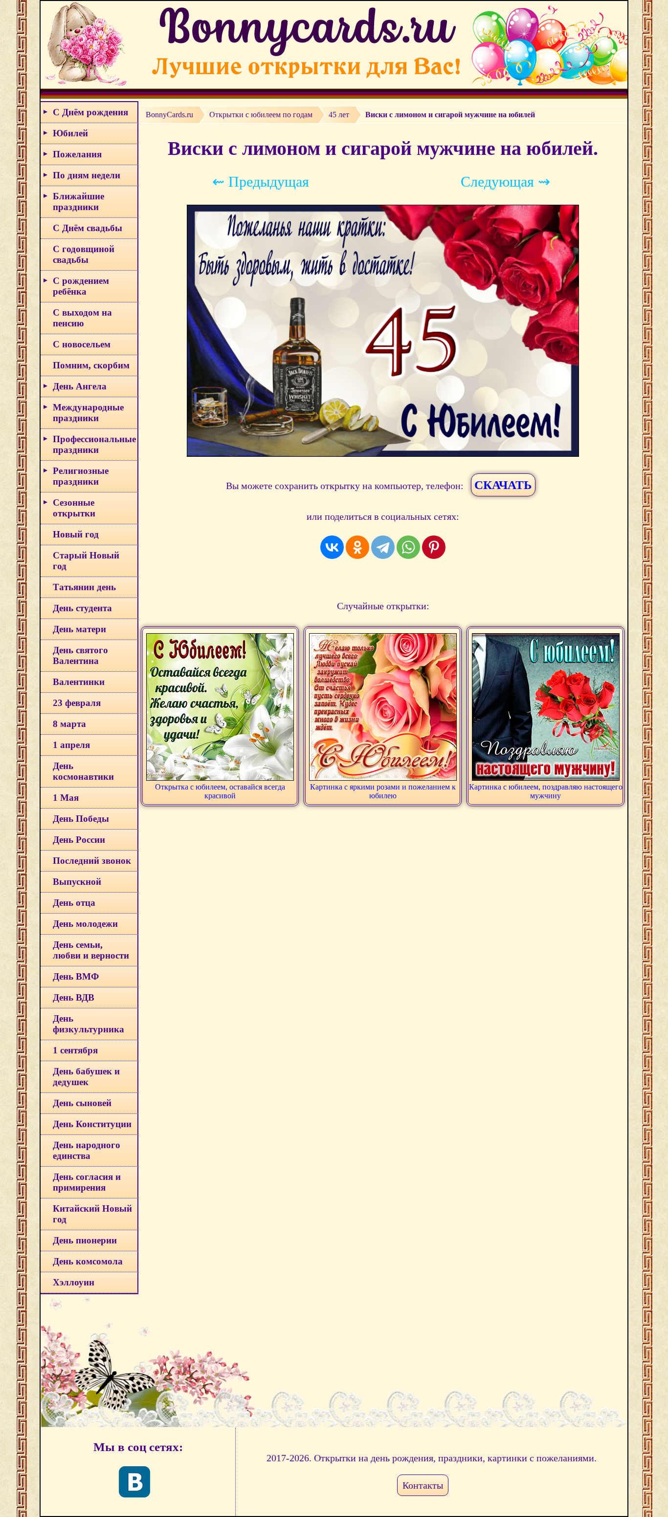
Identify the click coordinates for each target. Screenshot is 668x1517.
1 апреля (71, 745)
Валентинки (79, 682)
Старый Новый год (86, 560)
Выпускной (77, 881)
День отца (74, 902)
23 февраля (77, 703)
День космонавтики (83, 771)
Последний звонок (92, 860)
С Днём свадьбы (87, 228)
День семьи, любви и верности (91, 950)
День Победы (81, 818)
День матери (79, 629)
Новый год (76, 534)
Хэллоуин (73, 1282)
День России (79, 839)
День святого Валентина (80, 655)
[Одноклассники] (357, 547)
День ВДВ (73, 997)
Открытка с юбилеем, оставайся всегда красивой (220, 791)
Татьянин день (84, 587)
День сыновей (82, 1103)
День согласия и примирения (87, 1182)
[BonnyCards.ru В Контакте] (134, 1481)
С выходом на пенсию (82, 317)
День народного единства (86, 1150)
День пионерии (85, 1240)
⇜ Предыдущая (260, 181)
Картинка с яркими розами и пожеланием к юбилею (383, 791)
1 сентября (75, 1050)
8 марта (69, 724)
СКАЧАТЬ (503, 484)
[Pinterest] (433, 547)
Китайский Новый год (92, 1213)
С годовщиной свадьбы (83, 254)
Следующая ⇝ (505, 181)
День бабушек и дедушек (86, 1076)
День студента (82, 608)
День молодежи (85, 924)
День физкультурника (88, 1023)
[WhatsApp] (408, 547)
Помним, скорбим (91, 365)
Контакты (422, 1485)
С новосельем (82, 344)
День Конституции (92, 1124)
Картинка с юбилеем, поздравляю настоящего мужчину (546, 791)
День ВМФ (76, 976)
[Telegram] (383, 547)
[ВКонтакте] (332, 547)
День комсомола (88, 1261)
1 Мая (66, 797)
